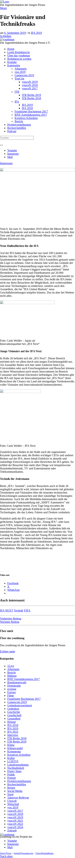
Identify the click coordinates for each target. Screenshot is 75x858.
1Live (10, 665)
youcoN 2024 (15, 827)
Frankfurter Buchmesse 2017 (24, 698)
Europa (11, 692)
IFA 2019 (36, 32)
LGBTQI (12, 761)
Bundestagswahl (16, 682)
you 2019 (12, 807)
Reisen (11, 787)
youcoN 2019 (15, 817)
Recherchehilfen (16, 784)
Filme (10, 695)
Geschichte (13, 712)
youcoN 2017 (15, 810)
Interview (12, 735)
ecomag (11, 688)
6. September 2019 (15, 32)
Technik (18, 610)
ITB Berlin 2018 (16, 738)
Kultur (11, 758)
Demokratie (14, 685)
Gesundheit (13, 718)
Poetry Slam (14, 771)
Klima (10, 744)
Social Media (14, 791)
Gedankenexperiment (19, 705)
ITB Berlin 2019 (16, 741)
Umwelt (12, 800)
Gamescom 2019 (17, 702)
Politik (11, 774)
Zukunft (12, 830)
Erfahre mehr (7, 651)
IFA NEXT (6, 610)
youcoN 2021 (15, 820)
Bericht (11, 672)
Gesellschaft (14, 715)
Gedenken (13, 708)
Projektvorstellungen (19, 781)
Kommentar (14, 751)
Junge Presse (5, 853)
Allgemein (13, 669)
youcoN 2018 (15, 814)
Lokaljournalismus (18, 764)
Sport (10, 794)
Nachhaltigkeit (15, 767)
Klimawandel (15, 748)
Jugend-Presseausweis (23, 853)
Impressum (6, 163)
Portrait (11, 777)
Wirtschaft (13, 804)
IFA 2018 (12, 725)
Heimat (11, 721)
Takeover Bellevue (18, 797)
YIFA (27, 610)
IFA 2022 (12, 731)
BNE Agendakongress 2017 (23, 679)
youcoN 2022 (15, 823)
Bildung (12, 675)
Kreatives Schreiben (18, 754)
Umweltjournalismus (44, 853)
